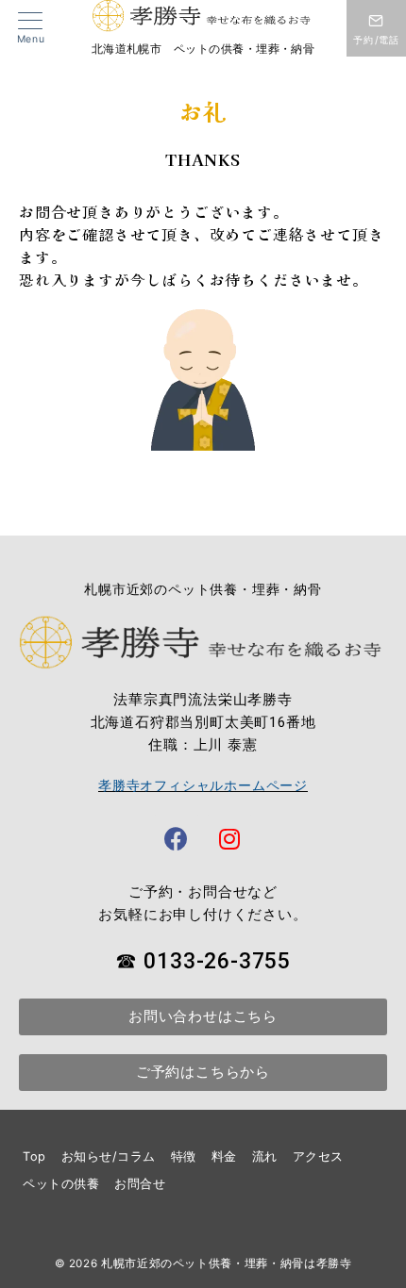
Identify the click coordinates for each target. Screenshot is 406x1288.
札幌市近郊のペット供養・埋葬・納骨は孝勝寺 (226, 1263)
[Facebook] (176, 838)
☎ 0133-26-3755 (203, 961)
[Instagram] (229, 838)
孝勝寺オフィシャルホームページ (203, 785)
